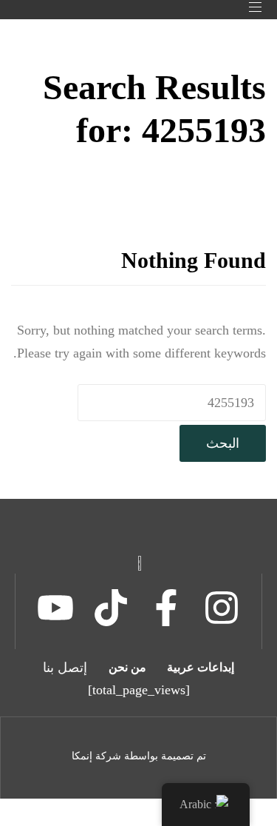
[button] (249, 7)
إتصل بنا (65, 667)
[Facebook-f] (166, 607)
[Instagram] (221, 607)
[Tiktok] (110, 607)
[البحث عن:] (172, 402)
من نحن (127, 667)
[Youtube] (55, 607)
